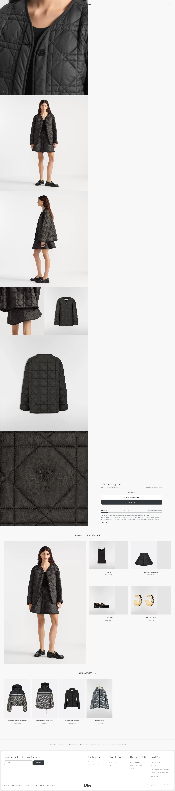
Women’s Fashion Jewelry (98, 744)
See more (104, 522)
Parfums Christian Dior (94, 765)
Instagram (18, 785)
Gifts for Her (52, 744)
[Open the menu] (4, 3)
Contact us (132, 502)
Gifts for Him (62, 744)
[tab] (104, 510)
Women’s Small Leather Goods (117, 744)
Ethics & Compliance (136, 765)
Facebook (28, 785)
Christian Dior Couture (94, 762)
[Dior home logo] (87, 3)
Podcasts (54, 785)
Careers (132, 768)
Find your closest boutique (131, 497)
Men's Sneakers (84, 744)
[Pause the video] (3, 91)
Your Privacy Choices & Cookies (160, 769)
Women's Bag (73, 744)
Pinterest (34, 785)
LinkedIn (47, 785)
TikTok (12, 785)
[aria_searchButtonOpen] (170, 3)
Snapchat (41, 785)
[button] (44, 47)
